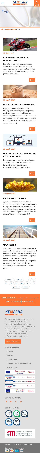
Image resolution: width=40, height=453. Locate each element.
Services (10, 351)
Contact (10, 355)
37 (34, 283)
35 (27, 283)
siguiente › (15, 287)
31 (6, 283)
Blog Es (8, 29)
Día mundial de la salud (14, 198)
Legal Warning (12, 359)
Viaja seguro (9, 245)
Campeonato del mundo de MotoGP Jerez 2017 (16, 59)
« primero (9, 280)
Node (14, 29)
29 (28, 280)
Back (32, 80)
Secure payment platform (14, 448)
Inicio (2, 29)
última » (25, 287)
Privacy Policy (12, 367)
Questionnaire (27, 301)
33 (16, 283)
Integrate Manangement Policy (19, 363)
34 (21, 283)
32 (11, 283)
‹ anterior (19, 280)
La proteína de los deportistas (18, 104)
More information (13, 341)
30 (33, 280)
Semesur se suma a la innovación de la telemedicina (19, 155)
